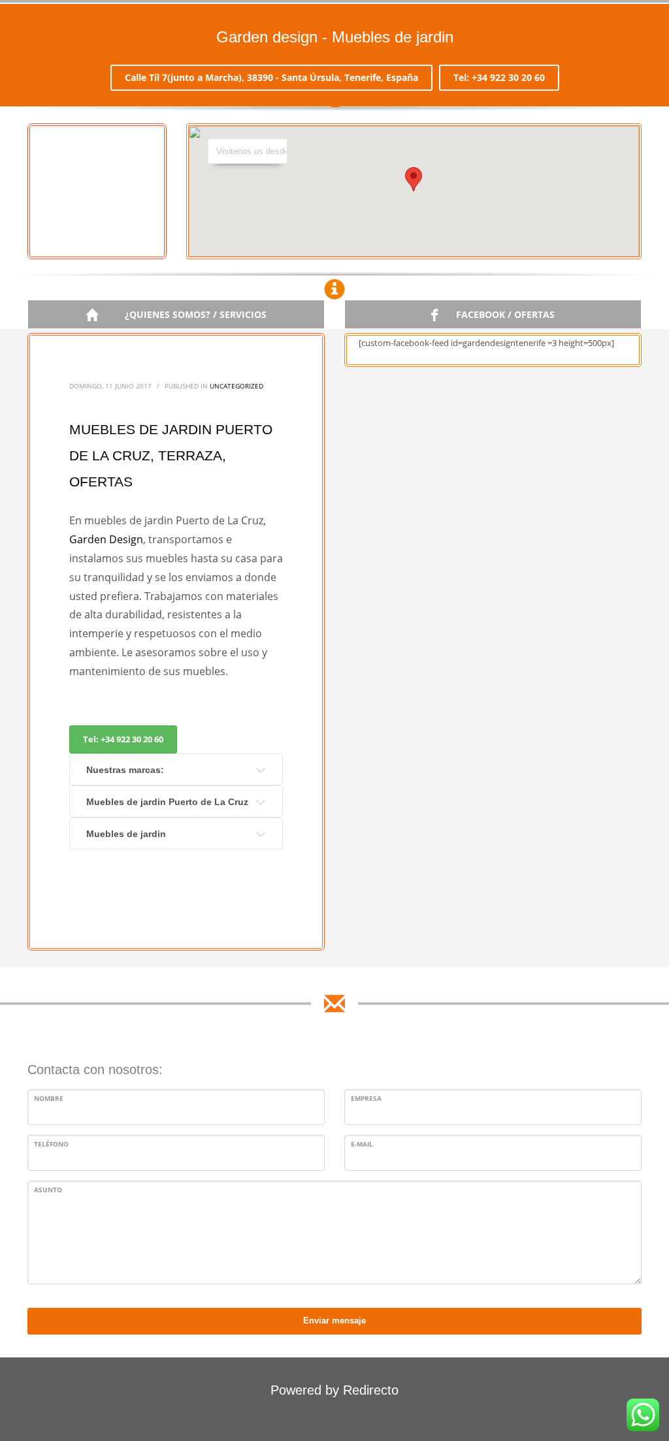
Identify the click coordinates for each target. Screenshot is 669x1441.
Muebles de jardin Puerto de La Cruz (167, 802)
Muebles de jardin (126, 834)
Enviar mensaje (334, 1320)
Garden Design (106, 539)
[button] (413, 179)
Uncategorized (236, 385)
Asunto (48, 1189)
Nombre (48, 1098)
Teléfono (51, 1143)
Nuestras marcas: (125, 770)
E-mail (362, 1143)
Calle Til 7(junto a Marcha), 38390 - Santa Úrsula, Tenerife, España (271, 77)
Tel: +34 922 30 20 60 (499, 77)
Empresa (366, 1098)
